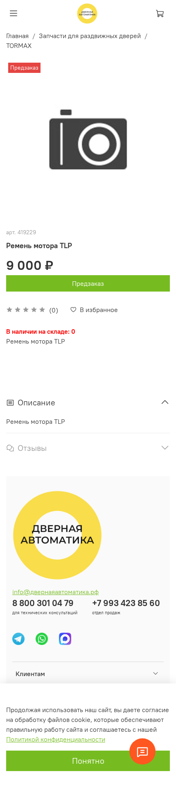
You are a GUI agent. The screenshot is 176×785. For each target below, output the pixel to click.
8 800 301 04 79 (43, 603)
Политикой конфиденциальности (55, 739)
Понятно (88, 761)
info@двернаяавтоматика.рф (55, 592)
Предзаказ (88, 283)
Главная (17, 36)
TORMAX (19, 45)
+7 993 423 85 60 (126, 603)
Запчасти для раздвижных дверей (90, 36)
